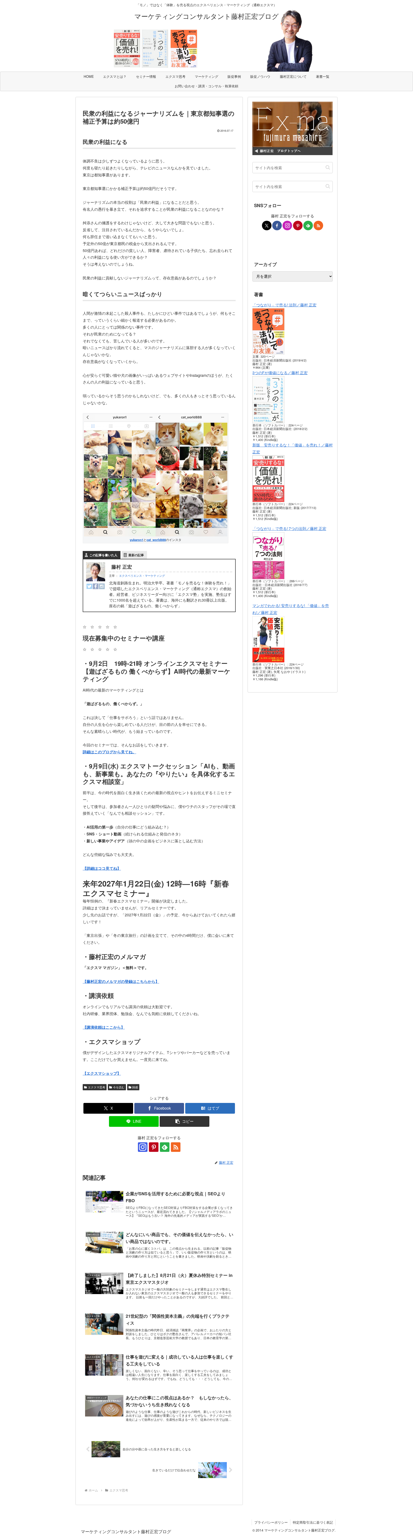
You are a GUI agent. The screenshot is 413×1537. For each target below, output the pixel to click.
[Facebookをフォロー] (277, 225)
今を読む (119, 1087)
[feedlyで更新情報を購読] (164, 1147)
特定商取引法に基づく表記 (313, 1522)
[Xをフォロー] (267, 225)
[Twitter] (89, 585)
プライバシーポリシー (271, 1522)
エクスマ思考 (96, 1087)
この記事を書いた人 (103, 555)
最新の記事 (136, 555)
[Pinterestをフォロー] (153, 1147)
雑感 (135, 1087)
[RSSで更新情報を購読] (175, 1147)
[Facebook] (95, 585)
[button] (184, 1121)
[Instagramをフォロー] (142, 1147)
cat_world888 (156, 540)
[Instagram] (102, 585)
